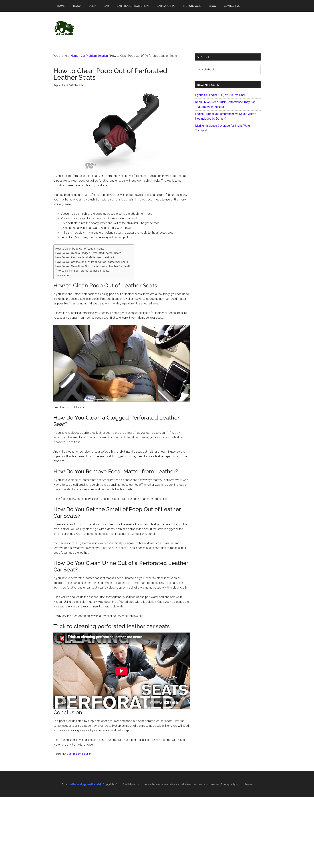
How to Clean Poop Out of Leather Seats (79, 248)
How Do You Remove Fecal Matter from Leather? (84, 257)
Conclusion (62, 275)
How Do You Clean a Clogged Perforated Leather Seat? (88, 253)
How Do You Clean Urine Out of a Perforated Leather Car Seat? (92, 266)
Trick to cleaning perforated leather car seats (82, 270)
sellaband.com (133, 784)
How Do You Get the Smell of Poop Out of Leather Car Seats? (92, 262)
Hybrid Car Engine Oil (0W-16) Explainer (220, 95)
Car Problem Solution (79, 753)
